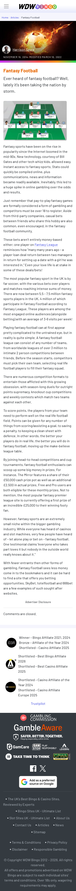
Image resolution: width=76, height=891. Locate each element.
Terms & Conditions (26, 842)
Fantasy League (46, 244)
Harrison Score (24, 49)
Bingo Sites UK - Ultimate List (39, 811)
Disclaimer (20, 849)
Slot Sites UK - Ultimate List (29, 818)
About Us (63, 818)
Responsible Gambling (50, 849)
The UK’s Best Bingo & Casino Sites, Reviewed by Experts (31, 801)
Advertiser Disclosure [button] (38, 602)
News (59, 825)
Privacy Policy (57, 842)
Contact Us (23, 825)
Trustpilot (38, 703)
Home (5, 17)
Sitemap (39, 832)
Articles (15, 17)
